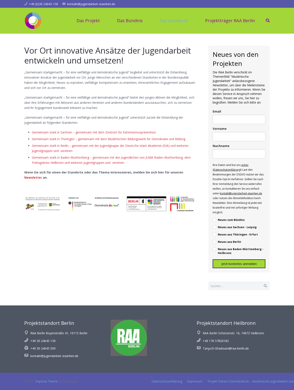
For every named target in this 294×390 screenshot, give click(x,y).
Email (217, 111)
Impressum (195, 381)
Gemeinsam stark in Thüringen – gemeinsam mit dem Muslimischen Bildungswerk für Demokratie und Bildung (108, 139)
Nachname (221, 146)
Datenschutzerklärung (167, 381)
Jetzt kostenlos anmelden (239, 264)
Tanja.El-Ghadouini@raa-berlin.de (226, 348)
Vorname (220, 129)
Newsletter (33, 177)
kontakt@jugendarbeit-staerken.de (91, 4)
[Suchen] (267, 20)
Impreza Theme (47, 381)
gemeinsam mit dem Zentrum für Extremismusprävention (115, 132)
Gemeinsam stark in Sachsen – (53, 132)
